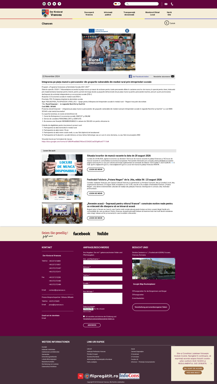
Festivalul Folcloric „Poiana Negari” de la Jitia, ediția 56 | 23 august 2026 (124, 179)
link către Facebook (81, 235)
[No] (211, 363)
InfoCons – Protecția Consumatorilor (143, 362)
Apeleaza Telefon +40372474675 (172, 4)
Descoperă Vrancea (89, 13)
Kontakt (44, 347)
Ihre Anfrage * (88, 291)
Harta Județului (92, 362)
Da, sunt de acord (193, 368)
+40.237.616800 (55, 261)
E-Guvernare (135, 354)
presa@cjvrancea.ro (56, 305)
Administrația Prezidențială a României (99, 359)
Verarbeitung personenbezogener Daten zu (98, 319)
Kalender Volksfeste (48, 349)
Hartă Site (169, 13)
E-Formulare (135, 357)
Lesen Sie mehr (95, 169)
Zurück (172, 23)
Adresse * (87, 267)
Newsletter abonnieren (162, 77)
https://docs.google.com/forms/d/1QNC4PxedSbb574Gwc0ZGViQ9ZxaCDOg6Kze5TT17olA (75, 142)
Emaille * (86, 283)
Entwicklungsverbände (49, 357)
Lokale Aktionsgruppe (49, 359)
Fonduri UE (134, 359)
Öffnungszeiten (138, 295)
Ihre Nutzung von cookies (50, 364)
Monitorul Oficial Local (152, 13)
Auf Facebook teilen (141, 77)
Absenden (92, 325)
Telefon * (86, 275)
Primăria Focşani (92, 354)
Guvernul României (93, 357)
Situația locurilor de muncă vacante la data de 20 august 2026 (119, 155)
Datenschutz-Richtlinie (49, 366)
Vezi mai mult (193, 372)
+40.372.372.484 (55, 284)
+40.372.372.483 (55, 281)
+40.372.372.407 (55, 268)
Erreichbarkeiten (138, 298)
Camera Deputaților (137, 351)
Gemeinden (45, 354)
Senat (133, 349)
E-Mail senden (166, 4)
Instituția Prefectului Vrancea (96, 351)
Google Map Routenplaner (144, 284)
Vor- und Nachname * (91, 259)
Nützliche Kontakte (48, 362)
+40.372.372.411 (55, 272)
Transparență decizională (129, 13)
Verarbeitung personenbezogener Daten (151, 307)
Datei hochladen (89, 307)
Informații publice (108, 13)
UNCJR (89, 349)
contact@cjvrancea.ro (57, 290)
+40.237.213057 (55, 265)
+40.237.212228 (55, 277)
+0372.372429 (54, 301)
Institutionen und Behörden (50, 352)
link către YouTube (102, 235)
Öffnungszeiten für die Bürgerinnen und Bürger (149, 291)
